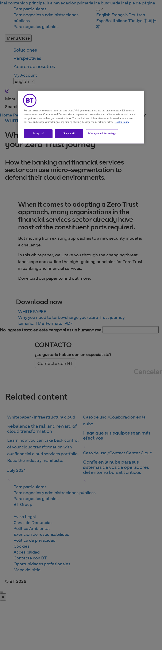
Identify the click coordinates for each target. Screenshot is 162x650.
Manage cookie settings (102, 133)
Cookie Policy (122, 121)
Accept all (38, 133)
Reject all (69, 133)
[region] (81, 117)
